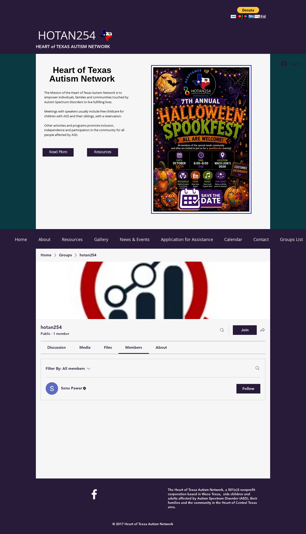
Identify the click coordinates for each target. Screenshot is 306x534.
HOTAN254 (67, 35)
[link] (56, 347)
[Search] (222, 330)
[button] (248, 12)
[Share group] (262, 330)
